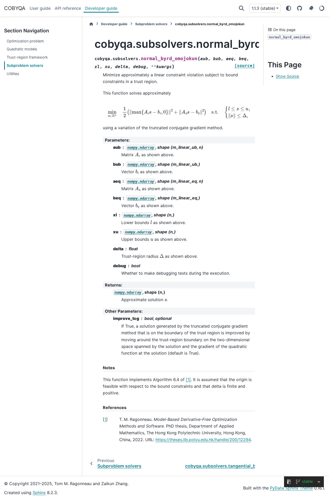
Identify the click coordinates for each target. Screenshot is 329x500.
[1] (188, 379)
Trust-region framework (27, 57)
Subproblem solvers (25, 65)
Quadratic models (22, 49)
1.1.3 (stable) (263, 8)
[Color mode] (288, 8)
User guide (40, 8)
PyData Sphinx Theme (291, 487)
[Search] (241, 8)
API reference (68, 8)
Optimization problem (25, 41)
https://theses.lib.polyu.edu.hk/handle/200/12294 (203, 439)
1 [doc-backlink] (105, 419)
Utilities (13, 73)
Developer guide (101, 8)
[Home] (91, 24)
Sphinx (39, 492)
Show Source (287, 76)
